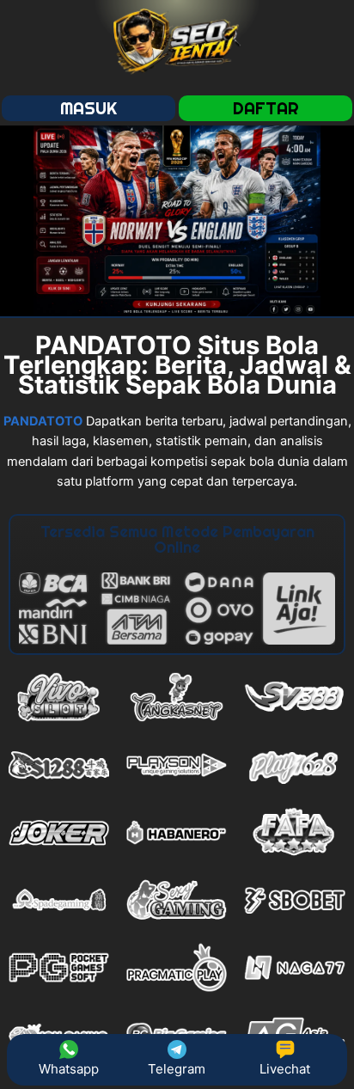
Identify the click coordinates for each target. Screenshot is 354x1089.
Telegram (176, 1069)
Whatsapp (69, 1069)
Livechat (284, 1069)
